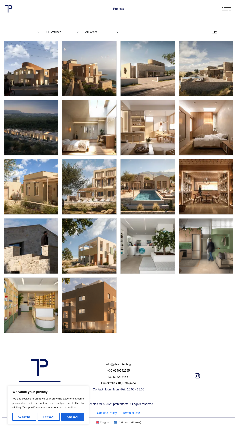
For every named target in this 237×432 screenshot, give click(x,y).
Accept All (72, 416)
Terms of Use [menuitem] (131, 412)
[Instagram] (197, 377)
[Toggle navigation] (225, 8)
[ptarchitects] (8, 8)
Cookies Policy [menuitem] (107, 412)
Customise (24, 416)
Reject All (48, 416)
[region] (48, 405)
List (215, 32)
